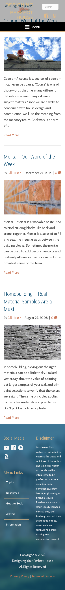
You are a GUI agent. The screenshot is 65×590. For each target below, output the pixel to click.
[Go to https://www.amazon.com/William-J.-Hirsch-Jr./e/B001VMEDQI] (54, 16)
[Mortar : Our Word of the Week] (32, 197)
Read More (11, 135)
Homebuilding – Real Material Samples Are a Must (28, 301)
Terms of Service (43, 576)
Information (13, 524)
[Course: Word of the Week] (32, 54)
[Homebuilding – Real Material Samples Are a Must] (32, 342)
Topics (10, 482)
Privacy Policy (19, 576)
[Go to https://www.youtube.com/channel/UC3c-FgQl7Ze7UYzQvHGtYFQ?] (6, 448)
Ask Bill (10, 514)
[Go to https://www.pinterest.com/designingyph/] (20, 448)
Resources (12, 493)
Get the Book (14, 503)
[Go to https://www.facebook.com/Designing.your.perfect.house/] (46, 16)
